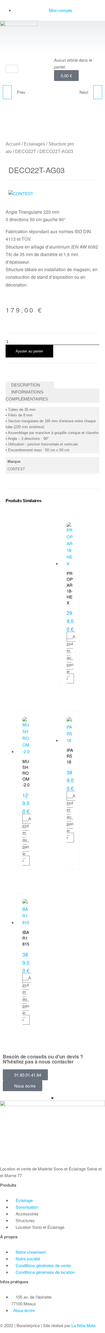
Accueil (13, 144)
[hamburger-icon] (12, 69)
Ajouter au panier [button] (71, 657)
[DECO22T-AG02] (7, 92)
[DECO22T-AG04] (97, 92)
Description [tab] (25, 385)
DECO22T (25, 151)
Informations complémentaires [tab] (27, 395)
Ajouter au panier (29, 351)
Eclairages (34, 144)
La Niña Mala (83, 1325)
